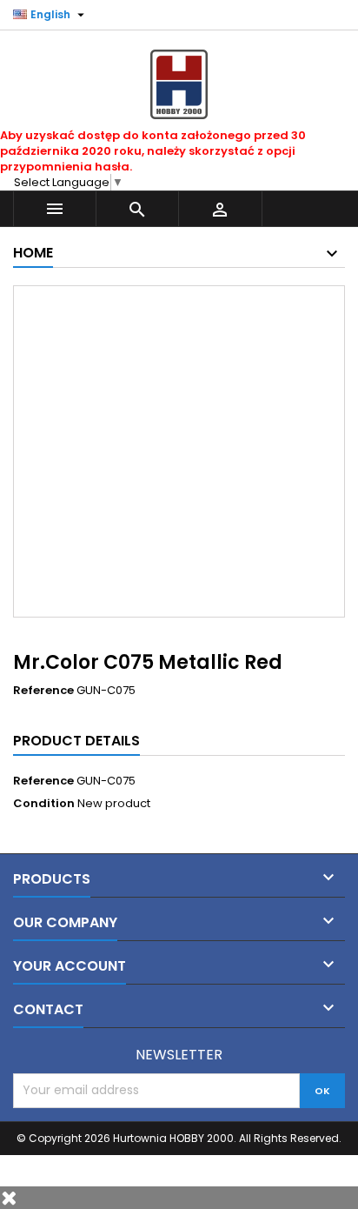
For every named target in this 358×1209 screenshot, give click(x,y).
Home (33, 253)
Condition (44, 804)
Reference (43, 690)
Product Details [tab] (76, 741)
